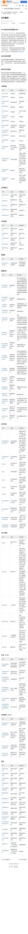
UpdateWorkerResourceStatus (4, 379)
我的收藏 (23, 23)
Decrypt (4, 494)
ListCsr (3, 543)
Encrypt (4, 487)
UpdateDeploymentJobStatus (5, 299)
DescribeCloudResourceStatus (5, 401)
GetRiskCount (5, 798)
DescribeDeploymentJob (5, 319)
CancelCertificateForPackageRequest (5, 689)
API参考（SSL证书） (7, 13)
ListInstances (5, 93)
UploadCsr (4, 605)
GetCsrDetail (5, 621)
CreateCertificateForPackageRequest (5, 679)
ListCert (4, 464)
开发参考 (21, 12)
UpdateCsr (4, 636)
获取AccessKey (20, 51)
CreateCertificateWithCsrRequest (5, 734)
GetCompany (5, 244)
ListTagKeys (5, 829)
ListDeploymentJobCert (4, 370)
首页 (2, 12)
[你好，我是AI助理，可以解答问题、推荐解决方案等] (19, 5)
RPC (2, 35)
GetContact (4, 200)
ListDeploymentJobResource (4, 357)
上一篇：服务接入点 (6, 859)
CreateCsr (4, 571)
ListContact (4, 205)
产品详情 (13, 23)
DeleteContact (5, 215)
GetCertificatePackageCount (5, 823)
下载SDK (15, 36)
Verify (3, 480)
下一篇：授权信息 (22, 859)
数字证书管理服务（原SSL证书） (11, 12)
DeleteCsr (4, 647)
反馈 (16, 866)
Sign (3, 471)
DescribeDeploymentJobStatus (5, 345)
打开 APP (24, 2)
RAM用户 (8, 78)
